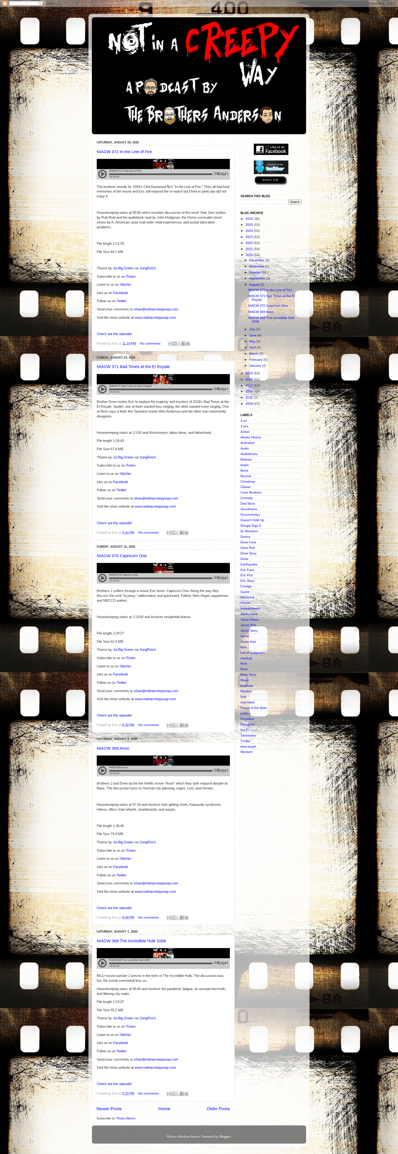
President (247, 719)
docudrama (248, 509)
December (257, 260)
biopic (244, 465)
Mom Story (248, 674)
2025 (250, 224)
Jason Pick (248, 625)
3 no (243, 420)
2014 (250, 403)
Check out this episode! (114, 334)
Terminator (248, 735)
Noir (243, 697)
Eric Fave (247, 570)
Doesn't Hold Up (252, 520)
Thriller (245, 741)
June (253, 335)
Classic (245, 487)
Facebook (120, 293)
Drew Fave (248, 542)
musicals (246, 685)
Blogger (225, 1136)
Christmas (247, 481)
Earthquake (248, 564)
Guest (244, 592)
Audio (244, 448)
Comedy (246, 498)
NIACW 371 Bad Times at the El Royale (133, 366)
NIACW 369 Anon (113, 748)
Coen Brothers (251, 492)
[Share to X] (179, 343)
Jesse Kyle (248, 641)
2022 (250, 243)
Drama (245, 536)
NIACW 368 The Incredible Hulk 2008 (131, 941)
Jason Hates (249, 619)
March (254, 353)
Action (244, 432)
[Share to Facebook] (183, 343)
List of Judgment (252, 652)
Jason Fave (249, 614)
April (253, 347)
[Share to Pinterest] (188, 343)
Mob (243, 663)
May (252, 341)
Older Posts (218, 1108)
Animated (247, 443)
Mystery (246, 691)
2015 (250, 397)
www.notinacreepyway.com (155, 317)
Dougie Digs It (250, 525)
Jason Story (249, 630)
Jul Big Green (123, 268)
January (255, 365)
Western (246, 752)
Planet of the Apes (253, 708)
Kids (243, 647)
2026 (250, 218)
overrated (247, 702)
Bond (244, 470)
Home (164, 1108)
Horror (245, 603)
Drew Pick (247, 548)
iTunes (131, 276)
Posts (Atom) (126, 1118)
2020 (250, 255)
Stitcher (125, 284)
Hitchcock (247, 597)
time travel (248, 746)
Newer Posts (109, 1108)
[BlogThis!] (175, 343)
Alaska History (250, 437)
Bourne (245, 476)
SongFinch (148, 268)
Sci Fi (244, 730)
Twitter (121, 301)
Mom (244, 669)
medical (246, 658)
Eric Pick (246, 575)
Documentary (250, 514)
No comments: (151, 343)
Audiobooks (249, 454)
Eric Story (247, 581)
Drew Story (248, 553)
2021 (250, 249)
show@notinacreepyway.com (156, 309)
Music (244, 680)
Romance (247, 724)
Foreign (246, 586)
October (255, 272)
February (256, 359)
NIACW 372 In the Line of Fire (124, 151)
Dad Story (247, 503)
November (257, 266)
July (252, 329)
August (254, 284)
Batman (246, 459)
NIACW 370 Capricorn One (122, 555)
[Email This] (170, 343)
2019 (250, 373)
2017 (250, 385)
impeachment (250, 608)
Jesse (244, 636)
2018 (250, 379)
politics (245, 713)
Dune (244, 559)
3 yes (244, 426)
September (257, 278)
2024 (250, 230)
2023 (250, 237)
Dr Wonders (249, 531)
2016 (250, 391)
